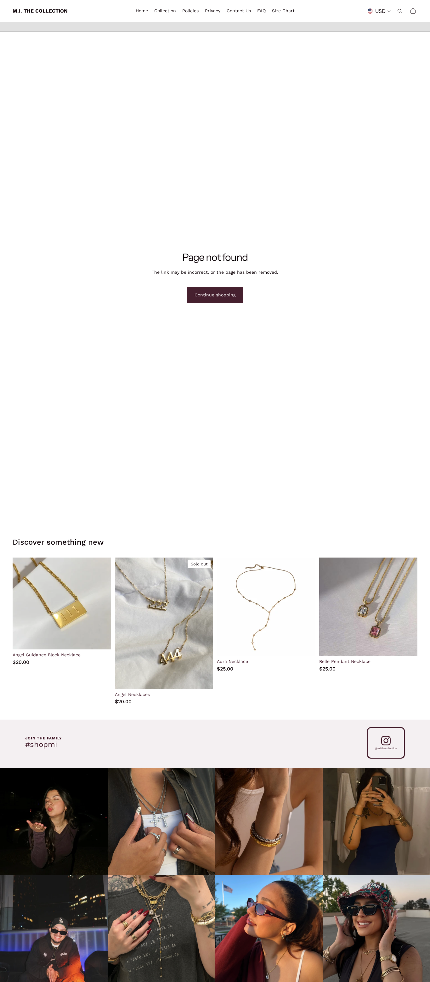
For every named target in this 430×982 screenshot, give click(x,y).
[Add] (305, 646)
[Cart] (413, 11)
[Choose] (101, 640)
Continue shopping (215, 294)
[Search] (400, 11)
